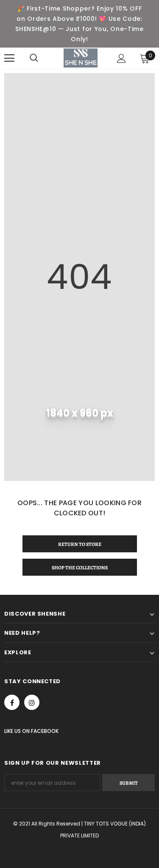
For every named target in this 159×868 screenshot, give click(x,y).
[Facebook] (12, 702)
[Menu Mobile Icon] (9, 58)
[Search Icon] (34, 58)
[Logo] (81, 58)
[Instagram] (31, 702)
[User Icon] (121, 58)
